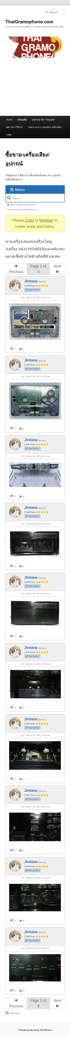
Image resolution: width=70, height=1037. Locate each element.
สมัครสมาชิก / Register (43, 119)
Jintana (30, 281)
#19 (22, 878)
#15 (22, 594)
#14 (22, 524)
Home (9, 119)
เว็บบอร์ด (22, 119)
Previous (16, 272)
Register (46, 220)
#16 (22, 664)
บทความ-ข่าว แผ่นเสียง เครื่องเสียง (45, 127)
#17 (22, 735)
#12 (22, 376)
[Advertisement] (35, 87)
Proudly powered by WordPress (35, 1030)
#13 (22, 456)
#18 (22, 807)
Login (9, 134)
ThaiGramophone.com (29, 21)
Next (57, 266)
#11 (22, 297)
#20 (22, 948)
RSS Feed (15, 1013)
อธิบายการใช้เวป (14, 127)
